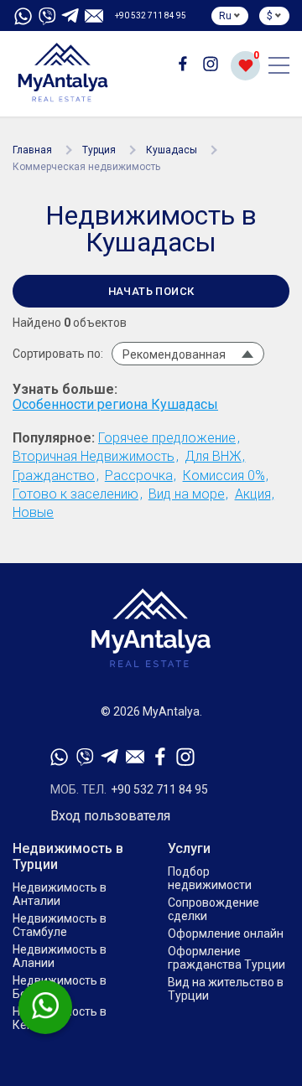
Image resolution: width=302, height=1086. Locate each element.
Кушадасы (171, 150)
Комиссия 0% (224, 476)
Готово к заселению (75, 494)
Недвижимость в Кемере (60, 1018)
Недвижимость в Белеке (60, 987)
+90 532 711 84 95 (150, 15)
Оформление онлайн (226, 933)
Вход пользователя (110, 816)
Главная (32, 150)
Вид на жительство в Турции (226, 988)
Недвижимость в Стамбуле (60, 925)
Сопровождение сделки (213, 909)
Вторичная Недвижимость (93, 456)
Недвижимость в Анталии (60, 894)
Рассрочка (139, 476)
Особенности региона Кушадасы (115, 404)
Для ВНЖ (213, 456)
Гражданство (54, 476)
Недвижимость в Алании (60, 956)
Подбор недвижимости (210, 878)
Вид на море (186, 494)
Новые (33, 512)
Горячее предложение (167, 438)
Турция (99, 150)
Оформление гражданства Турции (226, 957)
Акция (253, 494)
